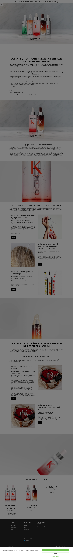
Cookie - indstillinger (55, 556)
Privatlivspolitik (26, 551)
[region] (36, 552)
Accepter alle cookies (55, 549)
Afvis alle (55, 553)
